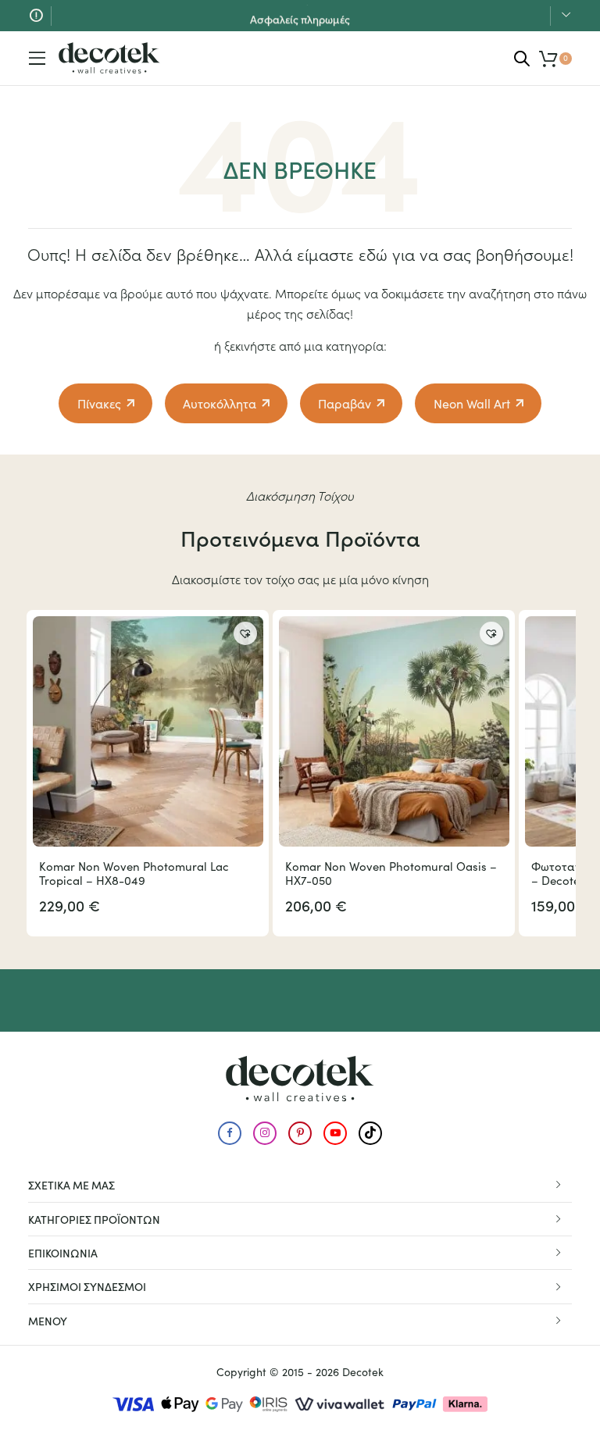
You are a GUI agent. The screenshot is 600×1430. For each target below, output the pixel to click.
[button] (245, 633)
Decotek (363, 1371)
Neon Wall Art (472, 403)
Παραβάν (344, 403)
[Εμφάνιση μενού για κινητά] (37, 58)
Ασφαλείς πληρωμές (300, 15)
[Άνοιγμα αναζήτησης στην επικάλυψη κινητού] (522, 58)
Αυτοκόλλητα (219, 403)
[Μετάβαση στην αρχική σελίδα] (109, 57)
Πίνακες (99, 403)
